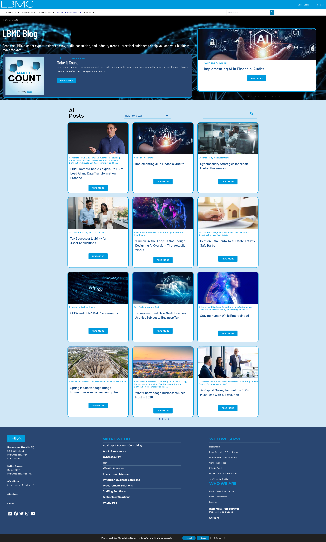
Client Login (303, 4)
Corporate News (77, 157)
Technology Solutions (116, 497)
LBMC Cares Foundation (221, 491)
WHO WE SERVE (225, 439)
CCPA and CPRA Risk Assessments (94, 313)
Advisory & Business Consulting (122, 445)
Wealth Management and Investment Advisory (226, 232)
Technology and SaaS (107, 163)
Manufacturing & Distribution (224, 452)
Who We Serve (45, 12)
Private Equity (89, 163)
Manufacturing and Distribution (89, 232)
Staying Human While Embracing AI (224, 315)
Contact (320, 4)
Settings (217, 538)
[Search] (252, 113)
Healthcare (139, 235)
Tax (71, 232)
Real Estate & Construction (223, 473)
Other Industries (217, 463)
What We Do (27, 12)
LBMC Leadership (218, 497)
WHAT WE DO (116, 439)
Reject (203, 538)
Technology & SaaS (218, 479)
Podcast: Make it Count (221, 512)
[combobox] (224, 113)
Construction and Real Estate (83, 160)
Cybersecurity (206, 157)
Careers (87, 12)
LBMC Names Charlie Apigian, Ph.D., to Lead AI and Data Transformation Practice (97, 173)
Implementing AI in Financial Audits (234, 68)
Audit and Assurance (216, 63)
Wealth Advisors (113, 468)
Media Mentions (221, 157)
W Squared (110, 502)
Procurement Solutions (118, 485)
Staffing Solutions (114, 491)
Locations (214, 502)
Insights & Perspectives (68, 12)
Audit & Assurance (114, 451)
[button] (241, 96)
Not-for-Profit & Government (223, 457)
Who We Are (11, 12)
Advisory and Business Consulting (103, 157)
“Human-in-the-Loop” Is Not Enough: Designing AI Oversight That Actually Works (160, 245)
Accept (189, 538)
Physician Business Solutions (121, 479)
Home (6, 20)
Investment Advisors (116, 474)
